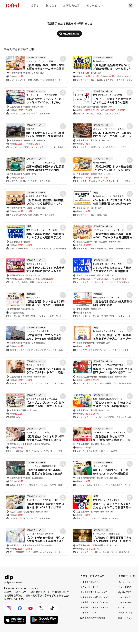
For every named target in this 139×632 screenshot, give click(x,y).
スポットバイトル (126, 581)
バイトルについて (88, 612)
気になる (51, 5)
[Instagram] (9, 608)
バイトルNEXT (124, 587)
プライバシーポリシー (90, 587)
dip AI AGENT (124, 592)
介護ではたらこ (125, 617)
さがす (35, 5)
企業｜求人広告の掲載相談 (92, 617)
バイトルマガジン (126, 597)
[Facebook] (19, 608)
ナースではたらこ (126, 612)
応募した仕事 (71, 5)
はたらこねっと (125, 607)
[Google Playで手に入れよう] (44, 620)
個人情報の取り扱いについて (93, 592)
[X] (41, 608)
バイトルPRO (124, 602)
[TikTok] (52, 608)
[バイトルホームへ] (12, 5)
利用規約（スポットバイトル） (94, 602)
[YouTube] (30, 608)
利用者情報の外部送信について (94, 597)
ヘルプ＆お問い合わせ (90, 581)
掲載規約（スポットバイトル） (94, 607)
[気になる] (63, 59)
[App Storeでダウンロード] (15, 620)
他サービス (93, 5)
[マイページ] (130, 5)
